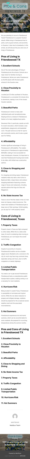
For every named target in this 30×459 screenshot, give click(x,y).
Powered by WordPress (15, 453)
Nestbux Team (7, 27)
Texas (17, 27)
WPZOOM (22, 456)
